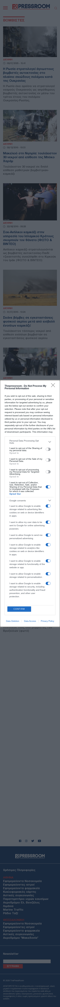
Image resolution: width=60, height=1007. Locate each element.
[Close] (54, 386)
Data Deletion (12, 621)
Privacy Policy (47, 621)
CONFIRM (19, 609)
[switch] (48, 449)
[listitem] (30, 442)
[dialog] (30, 503)
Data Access (30, 621)
